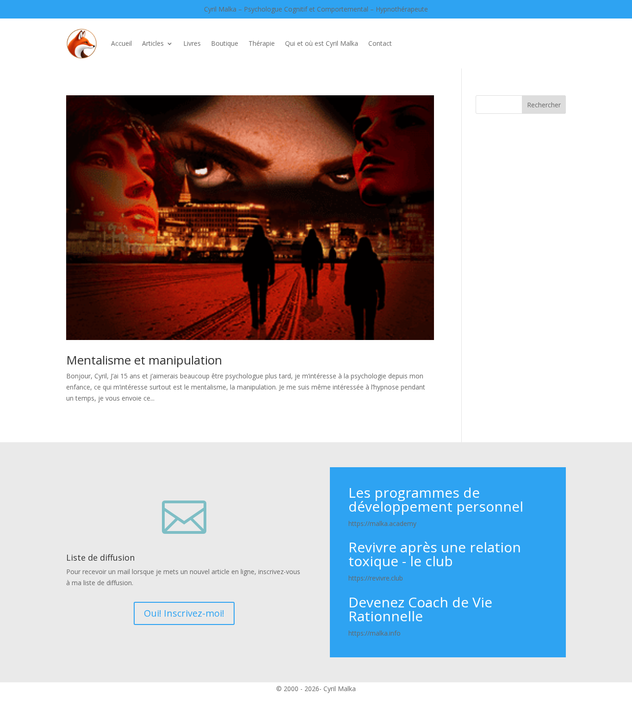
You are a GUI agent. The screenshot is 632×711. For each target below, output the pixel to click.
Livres (192, 43)
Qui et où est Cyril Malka (321, 43)
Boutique (224, 43)
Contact (380, 43)
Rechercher (544, 104)
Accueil (121, 43)
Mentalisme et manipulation (144, 360)
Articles (153, 43)
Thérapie (261, 43)
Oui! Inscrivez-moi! (184, 613)
